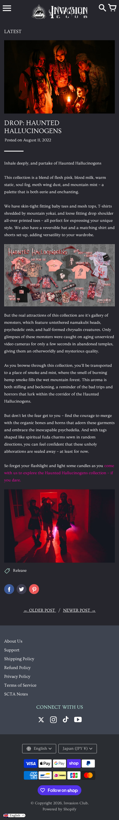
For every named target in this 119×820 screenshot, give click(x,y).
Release (20, 570)
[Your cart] (112, 8)
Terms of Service (20, 685)
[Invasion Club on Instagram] (53, 720)
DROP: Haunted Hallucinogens (32, 127)
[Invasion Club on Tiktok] (65, 720)
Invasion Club (76, 803)
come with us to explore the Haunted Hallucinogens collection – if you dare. (59, 472)
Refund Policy (17, 667)
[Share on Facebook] (9, 589)
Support (11, 650)
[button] (14, 815)
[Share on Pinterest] (34, 589)
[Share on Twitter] (22, 589)
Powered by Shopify (59, 809)
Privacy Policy (17, 676)
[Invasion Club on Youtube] (77, 720)
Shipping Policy (19, 658)
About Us (13, 641)
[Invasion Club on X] (41, 720)
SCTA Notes (16, 694)
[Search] (102, 8)
